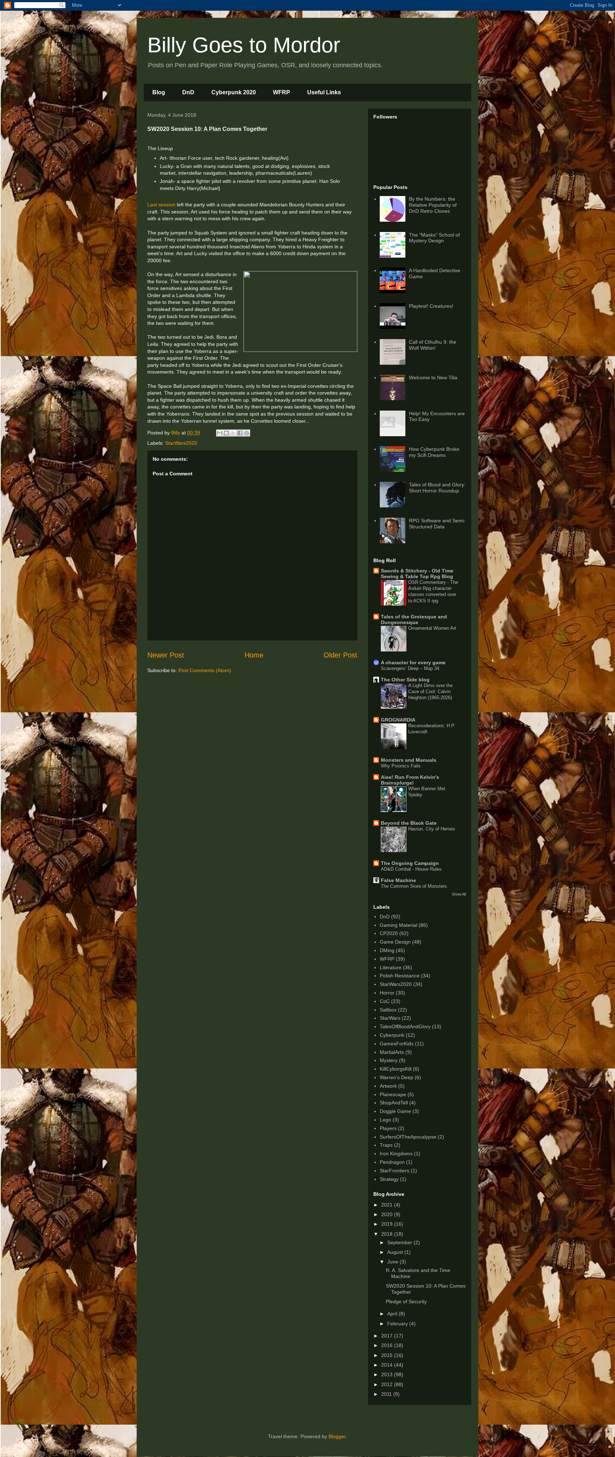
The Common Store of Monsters (414, 886)
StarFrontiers (394, 1170)
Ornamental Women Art (432, 628)
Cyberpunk (392, 1035)
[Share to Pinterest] (246, 433)
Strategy (389, 1179)
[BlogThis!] (226, 433)
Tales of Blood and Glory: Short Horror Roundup (437, 487)
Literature (390, 967)
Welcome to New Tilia (433, 377)
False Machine (398, 880)
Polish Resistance (400, 975)
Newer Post (165, 655)
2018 (387, 1234)
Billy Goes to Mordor (243, 45)
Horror (387, 993)
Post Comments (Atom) (204, 670)
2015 (387, 1355)
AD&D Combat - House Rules (411, 869)
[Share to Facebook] (239, 433)
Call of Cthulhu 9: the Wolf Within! (432, 345)
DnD (188, 92)
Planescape (393, 1094)
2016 (387, 1345)
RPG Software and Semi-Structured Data (437, 523)
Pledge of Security (406, 1301)
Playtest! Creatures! (431, 306)
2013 (387, 1374)
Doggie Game (395, 1111)
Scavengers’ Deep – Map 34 (410, 668)
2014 (387, 1365)
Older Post (340, 655)
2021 (387, 1205)
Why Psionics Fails (401, 766)
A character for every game (413, 662)
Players (388, 1128)
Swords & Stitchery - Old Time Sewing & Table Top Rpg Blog (417, 573)
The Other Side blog (405, 679)
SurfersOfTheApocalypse (408, 1137)
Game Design (395, 942)
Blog (158, 92)
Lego (385, 1120)
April (393, 1313)
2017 (387, 1336)
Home (254, 655)
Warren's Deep (396, 1077)
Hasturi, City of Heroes (431, 829)
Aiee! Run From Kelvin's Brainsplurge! (410, 780)
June (393, 1262)
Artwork (388, 1086)
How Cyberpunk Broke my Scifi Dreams (434, 452)
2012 (387, 1384)
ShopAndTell (394, 1102)
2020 (387, 1214)
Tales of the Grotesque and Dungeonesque (414, 619)
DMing (387, 950)
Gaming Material (398, 925)
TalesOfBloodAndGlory (405, 1026)
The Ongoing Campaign (410, 863)
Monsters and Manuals (408, 760)
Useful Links (324, 92)
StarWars (390, 1018)
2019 (387, 1224)
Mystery (389, 1060)
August (395, 1252)
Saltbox (388, 1010)
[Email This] (219, 433)
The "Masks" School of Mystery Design (434, 238)
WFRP (281, 92)
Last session (161, 204)
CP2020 (389, 933)
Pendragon (392, 1162)
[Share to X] (233, 433)
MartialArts (392, 1052)
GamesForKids (397, 1043)
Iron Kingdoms (396, 1153)
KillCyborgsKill (395, 1069)
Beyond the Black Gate (409, 823)
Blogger (337, 1436)
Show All (459, 894)
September (400, 1242)
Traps (386, 1145)
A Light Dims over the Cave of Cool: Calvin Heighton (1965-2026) (430, 692)
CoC (385, 1001)
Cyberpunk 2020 (233, 92)
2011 (387, 1394)
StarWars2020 (181, 443)
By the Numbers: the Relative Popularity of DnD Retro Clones (433, 205)
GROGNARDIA (398, 720)
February (398, 1323)
